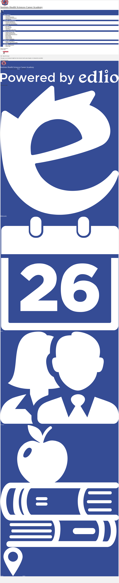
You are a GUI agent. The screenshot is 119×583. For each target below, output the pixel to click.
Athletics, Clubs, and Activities (11, 42)
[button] (7, 14)
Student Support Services (10, 33)
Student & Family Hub (9, 32)
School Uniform (8, 36)
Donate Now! (5, 51)
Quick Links (7, 46)
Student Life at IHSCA (10, 41)
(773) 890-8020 (23, 68)
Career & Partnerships (9, 16)
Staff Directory (8, 19)
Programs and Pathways (10, 21)
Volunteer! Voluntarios (9, 39)
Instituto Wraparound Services (11, 34)
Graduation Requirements (10, 22)
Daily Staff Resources (9, 45)
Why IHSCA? (8, 26)
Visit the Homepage (4, 60)
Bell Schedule (8, 35)
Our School (7, 15)
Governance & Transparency (11, 18)
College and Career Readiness (11, 23)
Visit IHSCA (8, 28)
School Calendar (8, 37)
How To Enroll (8, 27)
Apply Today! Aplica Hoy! (10, 29)
